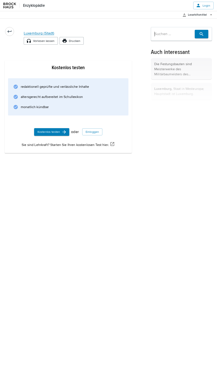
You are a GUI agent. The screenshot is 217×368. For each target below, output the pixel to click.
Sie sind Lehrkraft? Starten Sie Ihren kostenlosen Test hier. (65, 145)
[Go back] (9, 31)
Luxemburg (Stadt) (39, 33)
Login (206, 5)
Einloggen (92, 132)
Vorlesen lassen (43, 41)
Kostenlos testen (49, 132)
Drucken (74, 41)
